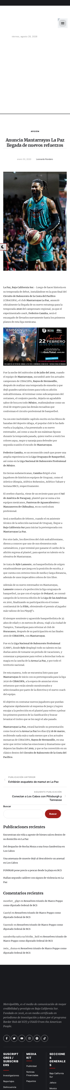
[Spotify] (37, 1012)
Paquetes (31, 1055)
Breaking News (11, 1073)
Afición (35, 117)
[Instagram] (29, 1012)
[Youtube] (21, 1012)
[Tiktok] (44, 1012)
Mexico (53, 1062)
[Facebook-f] (6, 1012)
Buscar (7, 791)
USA (51, 1068)
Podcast (53, 1074)
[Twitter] (14, 1012)
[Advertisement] (35, 62)
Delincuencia (9, 1061)
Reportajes (8, 1055)
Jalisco (52, 1056)
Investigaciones (11, 1049)
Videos (52, 1080)
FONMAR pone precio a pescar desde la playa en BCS (32, 855)
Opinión (7, 1067)
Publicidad (31, 1040)
